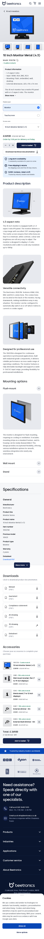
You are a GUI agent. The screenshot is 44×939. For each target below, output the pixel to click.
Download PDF (9, 559)
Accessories (36, 9)
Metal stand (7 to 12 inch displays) (23, 695)
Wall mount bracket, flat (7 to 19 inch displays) (24, 679)
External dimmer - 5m (21, 709)
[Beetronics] (11, 3)
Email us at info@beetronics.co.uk (22, 815)
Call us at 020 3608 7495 (19, 807)
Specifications (11, 9)
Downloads (24, 9)
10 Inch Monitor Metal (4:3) (24, 665)
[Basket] (34, 3)
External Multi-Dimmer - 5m (24, 722)
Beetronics (13, 884)
